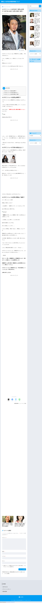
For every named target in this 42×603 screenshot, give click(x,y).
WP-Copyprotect (12, 602)
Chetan (7, 602)
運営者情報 (5, 591)
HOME (21, 597)
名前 (3, 551)
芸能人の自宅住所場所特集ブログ (10, 1)
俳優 (25, 403)
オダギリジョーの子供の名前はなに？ (11, 92)
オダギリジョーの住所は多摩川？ (10, 90)
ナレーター (21, 403)
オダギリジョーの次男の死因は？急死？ (11, 94)
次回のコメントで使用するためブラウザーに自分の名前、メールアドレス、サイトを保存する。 (14, 566)
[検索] (40, 6)
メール (4, 556)
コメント (4, 537)
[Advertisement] (14, 77)
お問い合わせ (5, 586)
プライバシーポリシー (7, 589)
